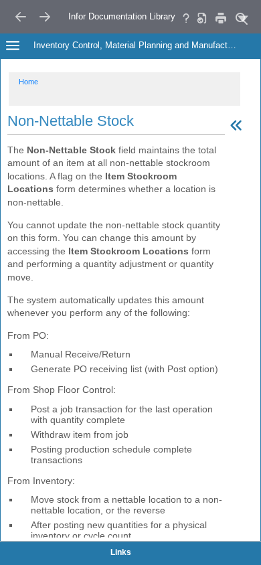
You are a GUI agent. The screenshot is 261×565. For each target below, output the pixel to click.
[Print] (221, 18)
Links (120, 552)
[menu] (243, 18)
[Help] (186, 18)
